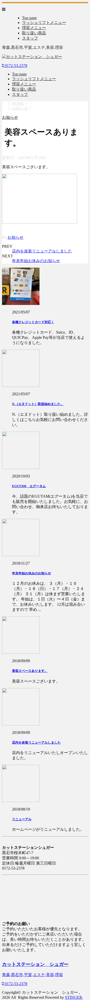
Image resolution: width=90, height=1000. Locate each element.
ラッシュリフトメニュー (44, 22)
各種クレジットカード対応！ (33, 322)
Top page (29, 18)
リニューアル (22, 819)
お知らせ (16, 237)
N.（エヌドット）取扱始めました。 (38, 404)
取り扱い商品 (34, 33)
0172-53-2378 (15, 65)
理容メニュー (34, 28)
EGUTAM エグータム (29, 486)
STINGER (73, 997)
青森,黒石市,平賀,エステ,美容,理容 (32, 975)
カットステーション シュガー (35, 964)
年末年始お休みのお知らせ (36, 261)
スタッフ (30, 38)
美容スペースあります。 (30, 671)
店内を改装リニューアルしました (42, 251)
